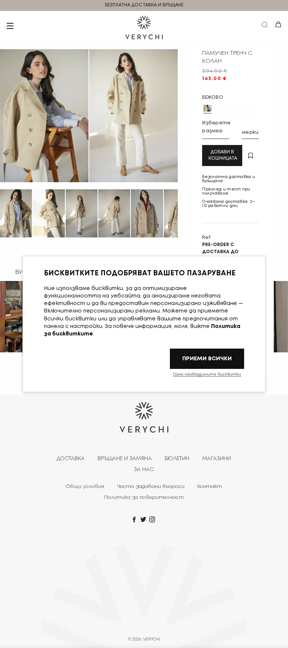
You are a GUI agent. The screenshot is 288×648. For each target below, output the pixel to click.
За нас (144, 469)
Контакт (209, 486)
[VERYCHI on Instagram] (153, 520)
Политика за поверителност (144, 497)
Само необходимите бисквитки (207, 374)
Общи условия (85, 486)
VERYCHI (151, 639)
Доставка (71, 458)
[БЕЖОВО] (207, 108)
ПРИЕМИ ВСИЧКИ (207, 358)
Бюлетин (177, 458)
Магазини (216, 458)
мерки (250, 132)
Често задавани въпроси (150, 486)
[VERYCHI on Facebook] (135, 520)
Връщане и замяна (125, 458)
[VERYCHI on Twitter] (144, 520)
